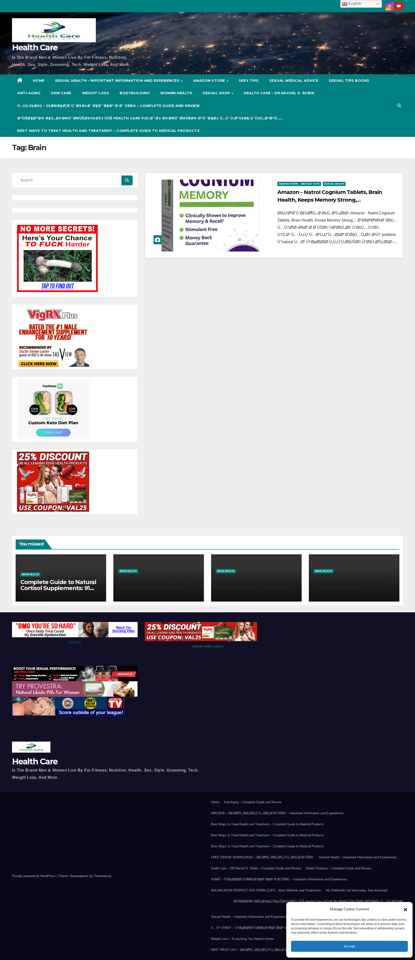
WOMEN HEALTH (176, 93)
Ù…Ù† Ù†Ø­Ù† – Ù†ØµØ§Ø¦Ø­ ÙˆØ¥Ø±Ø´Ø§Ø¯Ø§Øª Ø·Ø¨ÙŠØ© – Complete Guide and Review (108, 106)
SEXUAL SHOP (217, 93)
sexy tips (249, 80)
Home (215, 802)
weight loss (95, 93)
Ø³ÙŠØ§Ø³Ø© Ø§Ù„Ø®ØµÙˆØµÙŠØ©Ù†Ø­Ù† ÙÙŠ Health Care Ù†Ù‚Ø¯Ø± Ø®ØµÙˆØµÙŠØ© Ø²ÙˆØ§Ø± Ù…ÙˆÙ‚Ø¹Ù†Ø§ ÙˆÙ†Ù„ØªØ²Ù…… (150, 118)
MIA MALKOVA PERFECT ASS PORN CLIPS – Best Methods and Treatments (266, 890)
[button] (405, 909)
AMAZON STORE (209, 80)
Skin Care (61, 93)
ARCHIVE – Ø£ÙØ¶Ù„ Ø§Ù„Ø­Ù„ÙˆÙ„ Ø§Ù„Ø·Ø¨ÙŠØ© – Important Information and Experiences (277, 813)
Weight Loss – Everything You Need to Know (242, 939)
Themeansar (102, 876)
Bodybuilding (135, 93)
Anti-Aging (28, 93)
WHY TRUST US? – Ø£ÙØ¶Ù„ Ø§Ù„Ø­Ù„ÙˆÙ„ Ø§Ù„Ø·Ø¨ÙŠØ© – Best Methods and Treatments (277, 950)
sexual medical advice (293, 80)
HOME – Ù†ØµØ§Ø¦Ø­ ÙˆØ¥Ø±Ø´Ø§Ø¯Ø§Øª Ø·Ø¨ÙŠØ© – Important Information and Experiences (279, 879)
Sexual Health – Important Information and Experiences (118, 80)
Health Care (34, 47)
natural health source (207, 646)
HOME (38, 80)
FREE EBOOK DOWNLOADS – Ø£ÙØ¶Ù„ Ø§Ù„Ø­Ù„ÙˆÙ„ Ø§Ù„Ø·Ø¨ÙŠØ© (262, 857)
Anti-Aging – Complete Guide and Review (252, 802)
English (354, 3)
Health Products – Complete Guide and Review (338, 868)
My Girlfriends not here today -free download (356, 890)
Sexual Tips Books (349, 80)
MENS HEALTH (30, 574)
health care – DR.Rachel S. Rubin (279, 93)
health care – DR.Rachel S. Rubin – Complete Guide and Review (256, 868)
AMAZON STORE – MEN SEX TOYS (299, 183)
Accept (349, 946)
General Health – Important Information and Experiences (358, 857)
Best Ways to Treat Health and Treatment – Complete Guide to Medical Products (108, 131)
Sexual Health (334, 183)
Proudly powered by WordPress (34, 876)
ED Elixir (75, 642)
